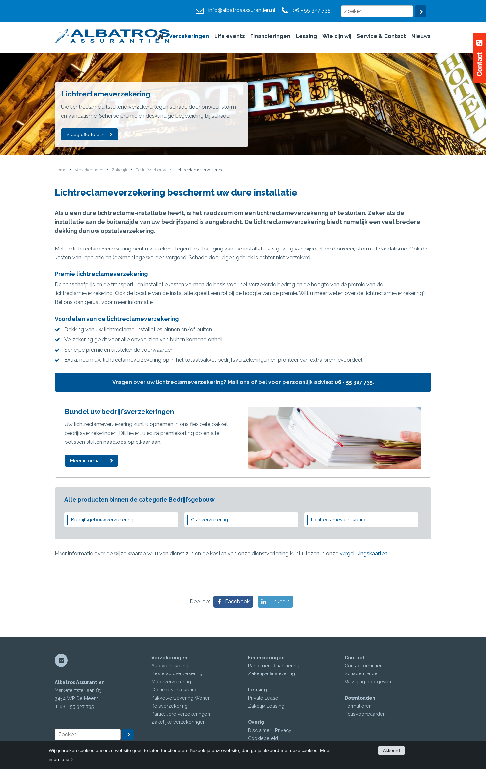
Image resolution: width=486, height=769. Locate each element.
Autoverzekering (169, 665)
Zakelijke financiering (271, 673)
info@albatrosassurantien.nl (241, 10)
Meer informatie (87, 460)
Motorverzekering (171, 681)
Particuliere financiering (273, 665)
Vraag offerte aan (85, 134)
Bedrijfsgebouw (151, 169)
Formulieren (358, 706)
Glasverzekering (209, 519)
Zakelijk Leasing (266, 706)
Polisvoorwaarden (365, 714)
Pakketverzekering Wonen (181, 698)
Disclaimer (259, 730)
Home (60, 169)
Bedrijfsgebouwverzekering (102, 519)
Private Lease (263, 698)
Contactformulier (363, 665)
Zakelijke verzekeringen (178, 722)
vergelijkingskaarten (363, 553)
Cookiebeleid (263, 738)
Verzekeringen (89, 169)
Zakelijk (119, 169)
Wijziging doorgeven (368, 681)
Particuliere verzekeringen (180, 714)
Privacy (283, 730)
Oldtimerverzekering (174, 689)
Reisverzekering (169, 706)
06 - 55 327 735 (312, 10)
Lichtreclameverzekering (339, 519)
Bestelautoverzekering (176, 673)
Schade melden (362, 673)
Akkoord (391, 750)
